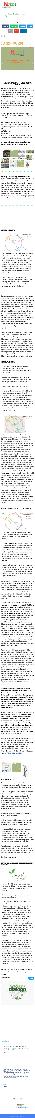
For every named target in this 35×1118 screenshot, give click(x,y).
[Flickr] (20, 1098)
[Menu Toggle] (17, 23)
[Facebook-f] (14, 1098)
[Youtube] (17, 1098)
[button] (5, 26)
